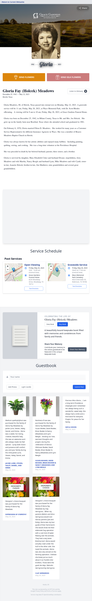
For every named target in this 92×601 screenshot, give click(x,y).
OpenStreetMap (48, 595)
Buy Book (62, 324)
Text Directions (33, 289)
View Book (50, 324)
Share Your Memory (77, 349)
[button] (13, 270)
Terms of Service (52, 591)
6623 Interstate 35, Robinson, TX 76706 (79, 281)
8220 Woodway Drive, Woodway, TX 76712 (36, 282)
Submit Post (79, 387)
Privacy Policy (39, 591)
